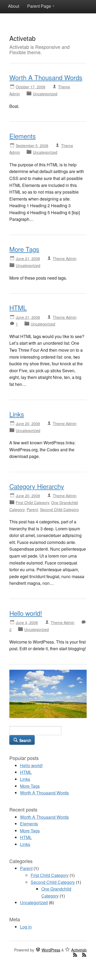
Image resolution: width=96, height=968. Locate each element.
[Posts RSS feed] (75, 954)
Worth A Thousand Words (45, 77)
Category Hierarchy (36, 486)
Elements (22, 135)
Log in (26, 927)
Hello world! (25, 613)
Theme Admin (65, 258)
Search (24, 740)
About (13, 6)
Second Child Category (59, 509)
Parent (32, 509)
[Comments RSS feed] (84, 954)
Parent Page (39, 6)
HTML (18, 307)
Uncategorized (45, 93)
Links (16, 414)
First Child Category (32, 502)
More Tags (24, 249)
